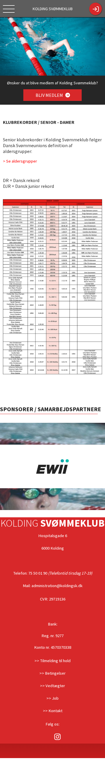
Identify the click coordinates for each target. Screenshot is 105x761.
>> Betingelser (52, 673)
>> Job (52, 698)
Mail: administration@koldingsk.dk (53, 585)
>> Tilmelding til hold (52, 660)
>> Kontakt (52, 710)
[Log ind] (95, 9)
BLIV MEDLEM (50, 95)
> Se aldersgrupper (20, 161)
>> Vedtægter (52, 685)
